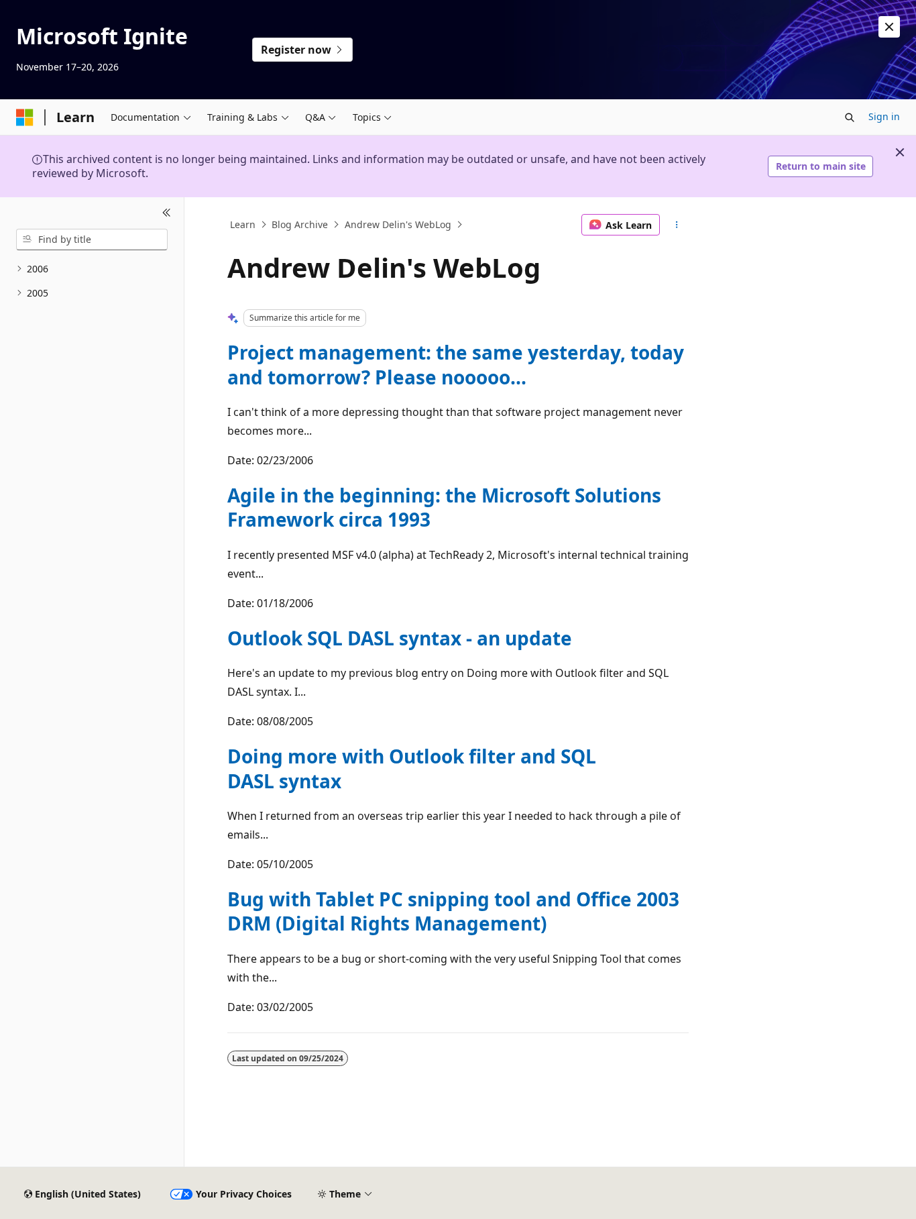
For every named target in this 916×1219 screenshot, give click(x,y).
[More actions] (677, 224)
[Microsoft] (25, 117)
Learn (242, 224)
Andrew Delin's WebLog (398, 224)
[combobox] (92, 239)
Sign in (884, 116)
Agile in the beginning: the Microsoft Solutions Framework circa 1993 (444, 507)
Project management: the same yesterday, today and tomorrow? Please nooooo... (455, 364)
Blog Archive (300, 224)
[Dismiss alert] (889, 27)
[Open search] (849, 117)
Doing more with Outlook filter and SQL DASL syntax (411, 768)
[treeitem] (92, 269)
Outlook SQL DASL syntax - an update (399, 638)
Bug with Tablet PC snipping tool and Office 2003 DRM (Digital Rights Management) (453, 911)
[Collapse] (166, 213)
